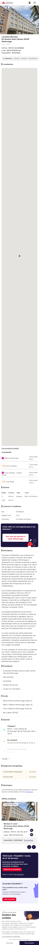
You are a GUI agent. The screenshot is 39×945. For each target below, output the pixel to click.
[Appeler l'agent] (31, 830)
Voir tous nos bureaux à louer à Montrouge (15, 538)
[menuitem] (30, 2)
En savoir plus (28, 840)
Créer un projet (9, 899)
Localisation (7, 58)
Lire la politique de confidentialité (11, 936)
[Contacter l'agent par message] (31, 834)
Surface (17, 58)
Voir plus (5, 758)
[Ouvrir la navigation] (34, 3)
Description (32, 58)
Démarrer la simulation (12, 869)
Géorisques (29, 792)
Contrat (24, 58)
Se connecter (19, 874)
